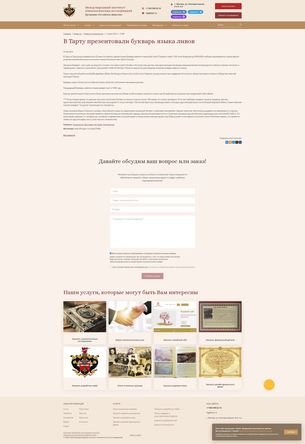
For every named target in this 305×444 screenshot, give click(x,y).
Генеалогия (78, 124)
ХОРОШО (291, 432)
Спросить (177, 12)
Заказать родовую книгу (175, 386)
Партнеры (84, 409)
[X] (236, 142)
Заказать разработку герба (85, 386)
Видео (66, 422)
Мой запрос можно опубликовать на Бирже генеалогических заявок (143, 253)
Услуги (88, 25)
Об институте (69, 25)
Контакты (83, 422)
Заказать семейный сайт (175, 340)
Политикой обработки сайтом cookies (256, 431)
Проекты (67, 413)
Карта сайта (135, 435)
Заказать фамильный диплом (220, 340)
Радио (66, 426)
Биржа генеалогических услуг (130, 340)
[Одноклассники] (230, 142)
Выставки (88, 124)
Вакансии (83, 417)
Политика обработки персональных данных (81, 433)
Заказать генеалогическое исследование (84, 340)
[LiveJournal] (240, 142)
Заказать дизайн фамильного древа (220, 385)
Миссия (82, 413)
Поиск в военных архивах (129, 386)
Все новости (69, 135)
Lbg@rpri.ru (151, 13)
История (98, 124)
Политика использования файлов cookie (79, 435)
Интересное (108, 124)
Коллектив (68, 417)
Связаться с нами (180, 25)
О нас (66, 409)
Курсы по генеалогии (164, 424)
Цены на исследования (110, 25)
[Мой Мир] (233, 142)
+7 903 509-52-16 (153, 8)
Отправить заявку (152, 276)
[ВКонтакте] (226, 142)
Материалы (157, 25)
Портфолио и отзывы (137, 25)
